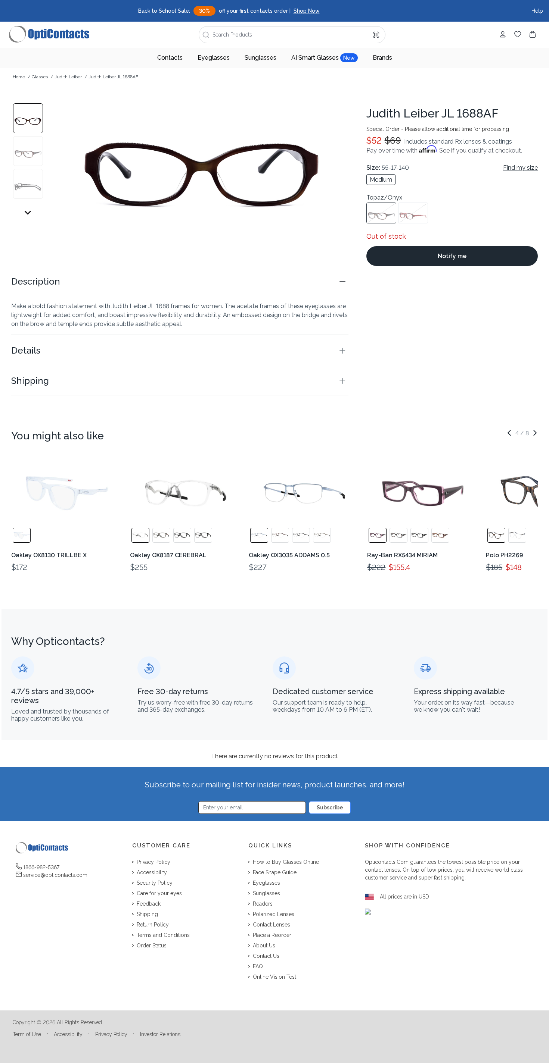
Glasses (40, 76)
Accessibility (68, 1034)
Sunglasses (260, 57)
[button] (179, 281)
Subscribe (330, 807)
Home (19, 76)
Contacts (170, 57)
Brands (382, 57)
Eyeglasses (214, 57)
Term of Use (27, 1034)
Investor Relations (160, 1034)
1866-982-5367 (41, 867)
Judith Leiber (68, 76)
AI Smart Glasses (323, 57)
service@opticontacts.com (55, 875)
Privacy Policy (111, 1034)
